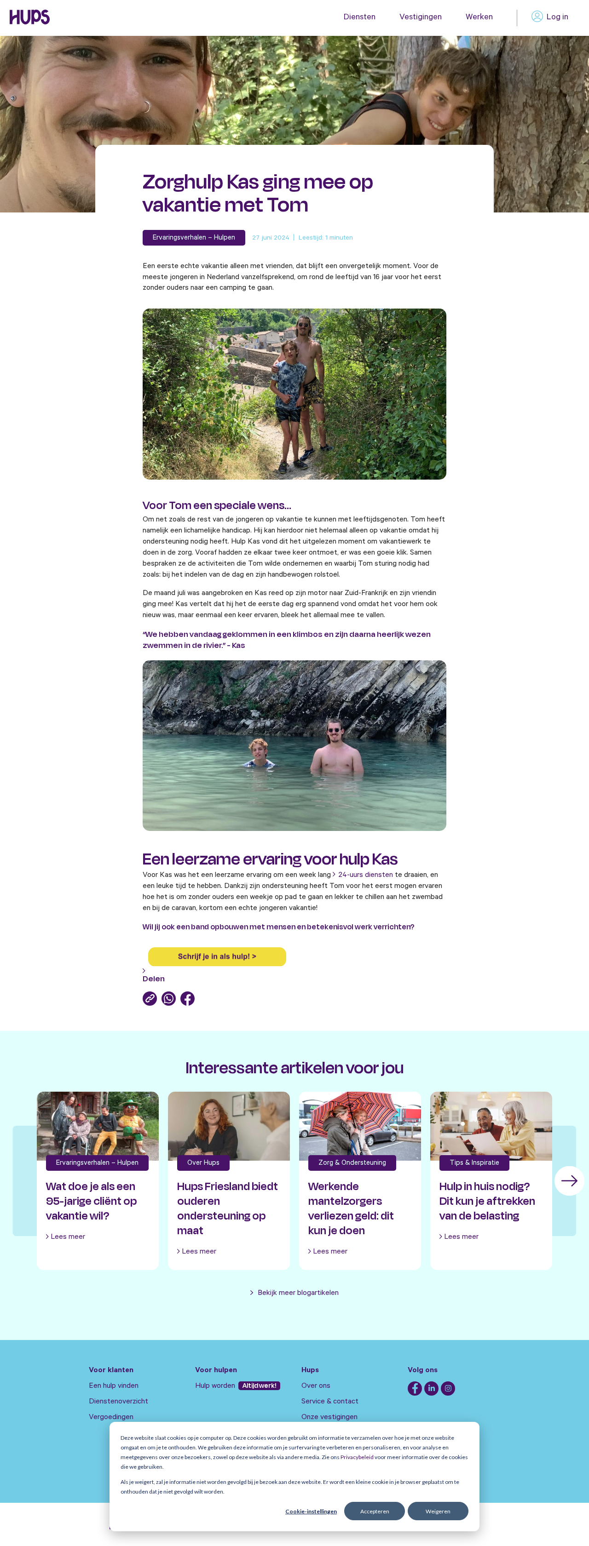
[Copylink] (150, 998)
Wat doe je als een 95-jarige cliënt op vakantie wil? (91, 1201)
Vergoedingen (111, 1418)
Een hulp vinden (114, 1386)
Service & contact (329, 1402)
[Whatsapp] (169, 998)
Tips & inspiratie (474, 1164)
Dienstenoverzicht (118, 1402)
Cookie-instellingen (311, 1511)
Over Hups (203, 1164)
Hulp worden (216, 1386)
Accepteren (374, 1511)
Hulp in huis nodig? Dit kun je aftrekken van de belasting (487, 1201)
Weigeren (438, 1511)
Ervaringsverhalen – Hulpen (194, 238)
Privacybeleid (357, 1457)
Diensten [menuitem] (359, 18)
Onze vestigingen (329, 1418)
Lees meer (68, 1237)
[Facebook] (187, 998)
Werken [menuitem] (479, 18)
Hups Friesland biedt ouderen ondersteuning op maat (227, 1208)
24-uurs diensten (365, 875)
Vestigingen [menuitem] (420, 18)
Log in (557, 18)
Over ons (315, 1386)
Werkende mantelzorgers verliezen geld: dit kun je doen (351, 1208)
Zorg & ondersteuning (352, 1164)
